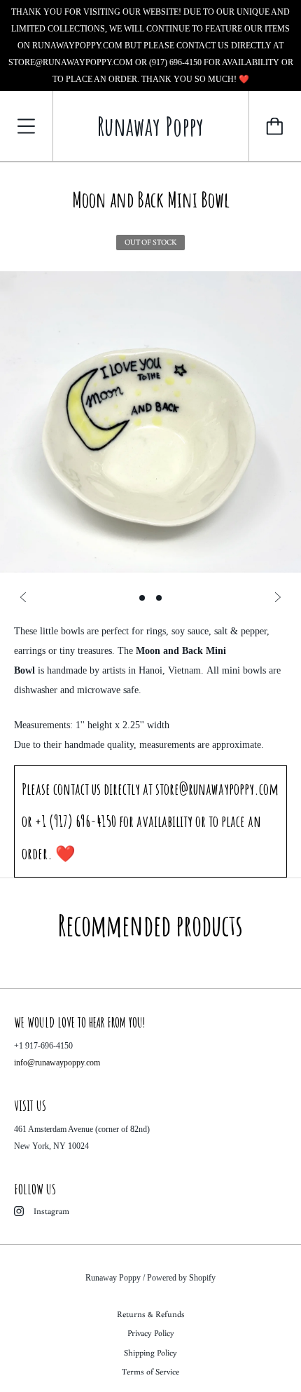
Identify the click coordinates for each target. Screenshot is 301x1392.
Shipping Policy (150, 1352)
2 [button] (159, 598)
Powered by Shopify (181, 1278)
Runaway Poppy (113, 1278)
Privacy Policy (150, 1333)
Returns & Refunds (151, 1314)
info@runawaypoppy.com (57, 1062)
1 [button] (142, 598)
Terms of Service (150, 1371)
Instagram (51, 1211)
